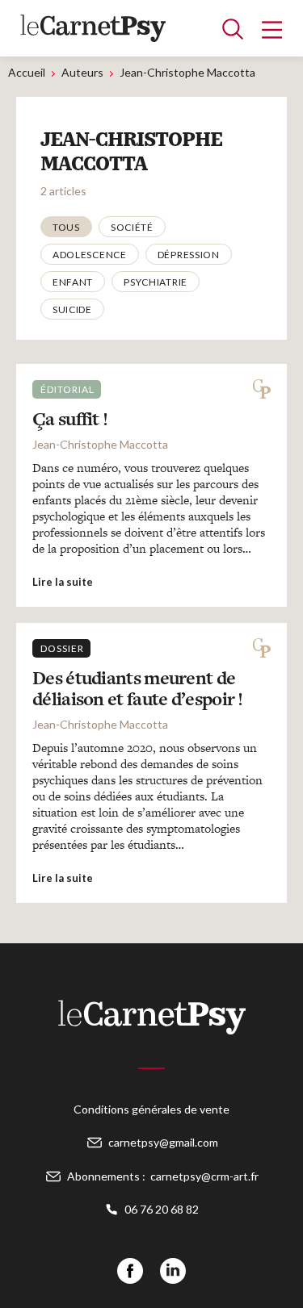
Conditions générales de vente (151, 1109)
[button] (66, 226)
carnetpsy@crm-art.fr (204, 1176)
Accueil (26, 72)
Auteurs (82, 72)
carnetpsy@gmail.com (163, 1142)
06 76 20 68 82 (161, 1209)
